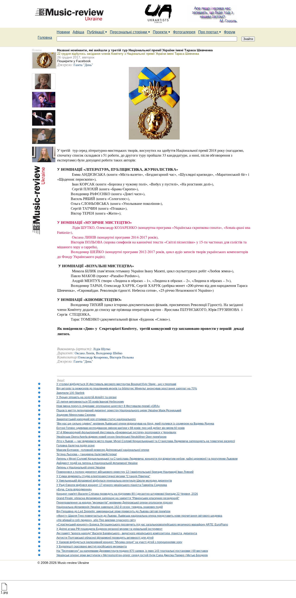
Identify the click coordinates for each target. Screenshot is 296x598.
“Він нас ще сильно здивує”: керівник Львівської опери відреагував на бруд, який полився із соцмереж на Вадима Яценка (135, 423)
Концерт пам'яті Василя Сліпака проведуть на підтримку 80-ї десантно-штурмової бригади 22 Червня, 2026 (127, 493)
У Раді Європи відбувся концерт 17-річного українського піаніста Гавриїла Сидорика (111, 485)
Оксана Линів (84, 353)
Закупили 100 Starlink (70, 393)
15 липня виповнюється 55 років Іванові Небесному (90, 401)
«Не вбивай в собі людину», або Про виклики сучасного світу (96, 520)
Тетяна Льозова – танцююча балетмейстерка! (86, 454)
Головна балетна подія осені (75, 445)
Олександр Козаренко (93, 357)
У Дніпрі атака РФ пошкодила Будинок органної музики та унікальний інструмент (109, 529)
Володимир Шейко (109, 353)
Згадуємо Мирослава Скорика (76, 414)
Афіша (78, 32)
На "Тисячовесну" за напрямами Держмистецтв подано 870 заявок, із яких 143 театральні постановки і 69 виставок (132, 550)
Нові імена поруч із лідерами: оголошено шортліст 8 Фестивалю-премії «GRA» (108, 406)
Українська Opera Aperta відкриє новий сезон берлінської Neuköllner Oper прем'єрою (111, 436)
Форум (229, 32)
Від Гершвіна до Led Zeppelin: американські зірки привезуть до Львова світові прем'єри (113, 511)
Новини (63, 32)
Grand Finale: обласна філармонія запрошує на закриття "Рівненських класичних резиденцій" (117, 498)
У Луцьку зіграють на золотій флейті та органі (86, 397)
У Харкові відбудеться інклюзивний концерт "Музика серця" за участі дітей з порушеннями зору (119, 542)
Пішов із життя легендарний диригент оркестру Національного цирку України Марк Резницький (118, 410)
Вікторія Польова (122, 357)
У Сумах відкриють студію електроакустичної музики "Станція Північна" (103, 476)
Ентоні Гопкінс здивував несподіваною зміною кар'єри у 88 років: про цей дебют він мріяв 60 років (120, 428)
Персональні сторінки (129, 32)
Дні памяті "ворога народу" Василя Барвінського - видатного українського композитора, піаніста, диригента (126, 533)
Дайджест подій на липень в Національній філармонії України (97, 463)
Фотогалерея (184, 32)
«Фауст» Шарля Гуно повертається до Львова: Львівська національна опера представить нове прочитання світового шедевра (139, 515)
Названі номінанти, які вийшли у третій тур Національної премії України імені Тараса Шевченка (135, 50)
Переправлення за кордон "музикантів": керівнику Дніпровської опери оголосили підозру (114, 502)
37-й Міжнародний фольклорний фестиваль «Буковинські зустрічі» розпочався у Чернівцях (116, 432)
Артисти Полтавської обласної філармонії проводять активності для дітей (105, 537)
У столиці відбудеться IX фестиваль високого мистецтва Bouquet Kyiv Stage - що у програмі (116, 384)
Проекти (160, 32)
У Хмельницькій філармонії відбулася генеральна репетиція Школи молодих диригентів (114, 480)
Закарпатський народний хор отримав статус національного (96, 419)
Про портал (208, 32)
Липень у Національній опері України (80, 467)
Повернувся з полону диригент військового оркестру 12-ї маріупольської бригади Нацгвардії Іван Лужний (125, 472)
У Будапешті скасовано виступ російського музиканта (91, 546)
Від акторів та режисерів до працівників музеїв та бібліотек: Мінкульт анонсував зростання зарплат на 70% (126, 388)
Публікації (96, 32)
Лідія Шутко (101, 349)
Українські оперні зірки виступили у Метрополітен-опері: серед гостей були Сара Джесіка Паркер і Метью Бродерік (132, 555)
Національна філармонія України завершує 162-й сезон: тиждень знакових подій (109, 507)
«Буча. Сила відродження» (74, 489)
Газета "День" (83, 65)
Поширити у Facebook (74, 61)
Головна (45, 37)
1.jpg (4, 592)
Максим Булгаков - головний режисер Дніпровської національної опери (102, 450)
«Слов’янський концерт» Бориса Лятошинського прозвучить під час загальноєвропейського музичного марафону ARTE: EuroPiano (142, 524)
